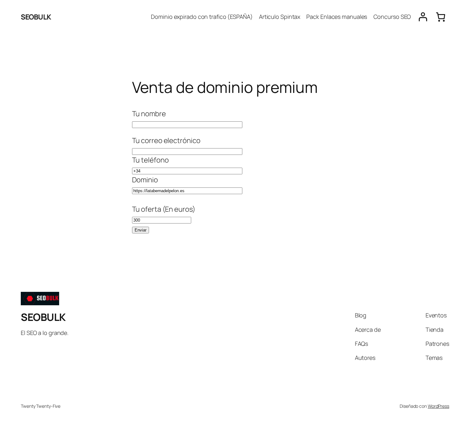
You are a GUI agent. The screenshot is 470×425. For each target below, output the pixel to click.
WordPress (438, 406)
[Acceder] (423, 17)
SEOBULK (36, 17)
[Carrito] (440, 16)
